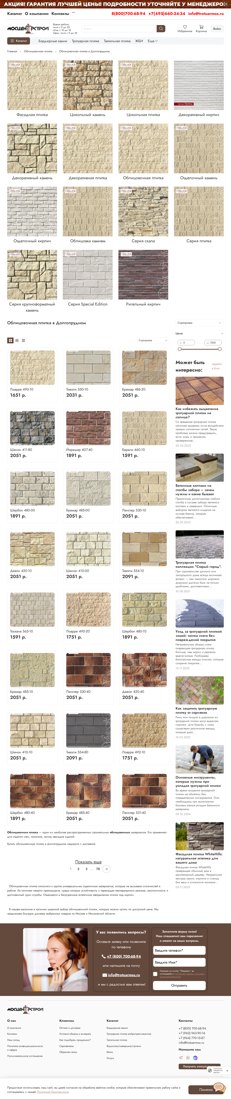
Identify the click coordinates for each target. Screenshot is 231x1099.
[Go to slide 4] (86, 382)
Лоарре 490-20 (78, 631)
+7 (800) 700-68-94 (124, 956)
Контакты (60, 13)
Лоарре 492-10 (133, 752)
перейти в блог (217, 366)
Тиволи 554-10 (133, 570)
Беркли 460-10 (133, 449)
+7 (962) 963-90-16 (192, 1033)
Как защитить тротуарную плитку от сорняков (196, 710)
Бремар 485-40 (78, 812)
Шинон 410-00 (77, 570)
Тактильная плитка (117, 40)
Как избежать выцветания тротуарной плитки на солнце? (197, 413)
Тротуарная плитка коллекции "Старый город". (198, 564)
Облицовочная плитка (38, 51)
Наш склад (13, 1040)
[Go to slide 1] (22, 382)
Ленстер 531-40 (134, 812)
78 (98, 869)
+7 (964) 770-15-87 (192, 1038)
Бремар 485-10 (21, 691)
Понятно (206, 1089)
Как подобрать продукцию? (75, 1040)
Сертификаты (66, 1046)
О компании (37, 13)
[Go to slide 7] (102, 382)
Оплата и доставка (69, 1028)
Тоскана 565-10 (21, 631)
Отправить (179, 985)
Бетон (110, 1052)
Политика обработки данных (218, 1070)
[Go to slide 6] (96, 382)
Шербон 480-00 (22, 510)
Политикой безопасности (53, 1092)
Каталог (14, 13)
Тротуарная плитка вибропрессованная (129, 1034)
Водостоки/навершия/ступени (124, 1046)
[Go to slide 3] (80, 382)
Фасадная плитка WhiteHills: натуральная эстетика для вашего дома (199, 858)
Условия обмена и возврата (75, 1034)
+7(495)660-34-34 (166, 13)
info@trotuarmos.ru (206, 13)
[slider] (179, 349)
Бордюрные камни (53, 40)
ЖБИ (139, 40)
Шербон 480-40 (22, 812)
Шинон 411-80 (21, 449)
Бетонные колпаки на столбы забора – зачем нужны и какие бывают (195, 489)
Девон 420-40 (133, 691)
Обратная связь (68, 1052)
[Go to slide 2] (43, 382)
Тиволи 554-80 (77, 752)
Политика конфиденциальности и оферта (25, 1048)
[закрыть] (227, 1070)
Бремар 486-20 (133, 389)
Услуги (110, 1058)
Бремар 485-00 (78, 510)
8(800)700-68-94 (128, 13)
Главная (12, 51)
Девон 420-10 (21, 570)
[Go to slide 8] (107, 382)
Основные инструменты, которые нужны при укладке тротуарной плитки (198, 781)
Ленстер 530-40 (78, 691)
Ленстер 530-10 (134, 510)
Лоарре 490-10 (21, 389)
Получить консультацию (199, 1066)
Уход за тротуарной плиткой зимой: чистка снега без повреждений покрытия (199, 635)
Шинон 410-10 (21, 752)
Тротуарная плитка (85, 40)
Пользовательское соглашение (25, 1056)
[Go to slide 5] (91, 382)
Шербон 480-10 (134, 631)
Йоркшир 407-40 (79, 449)
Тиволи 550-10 (77, 389)
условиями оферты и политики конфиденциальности (182, 975)
